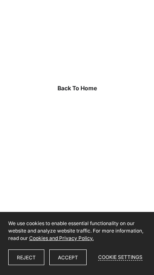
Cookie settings (120, 257)
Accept (68, 257)
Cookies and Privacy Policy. (61, 238)
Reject (26, 257)
